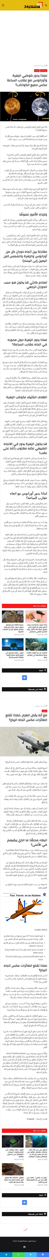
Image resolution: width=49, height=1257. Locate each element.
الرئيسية (43, 65)
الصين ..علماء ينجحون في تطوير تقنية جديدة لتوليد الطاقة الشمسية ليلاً (14, 655)
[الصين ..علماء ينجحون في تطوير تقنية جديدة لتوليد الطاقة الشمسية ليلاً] (13, 644)
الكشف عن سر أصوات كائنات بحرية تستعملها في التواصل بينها (37, 655)
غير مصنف (36, 65)
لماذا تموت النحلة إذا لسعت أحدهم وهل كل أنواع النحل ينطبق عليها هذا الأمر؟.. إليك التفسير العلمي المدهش (37, 628)
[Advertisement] (24, 37)
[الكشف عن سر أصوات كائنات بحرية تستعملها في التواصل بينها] (36, 644)
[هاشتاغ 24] (33, 5)
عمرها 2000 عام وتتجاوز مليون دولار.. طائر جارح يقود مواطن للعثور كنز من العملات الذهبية (13, 628)
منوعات (37, 70)
